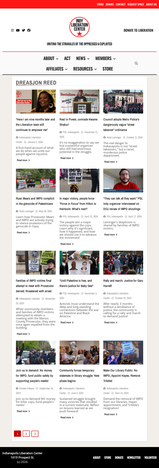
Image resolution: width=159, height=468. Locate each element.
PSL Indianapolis (71, 132)
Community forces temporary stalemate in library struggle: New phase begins (79, 375)
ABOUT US (151, 4)
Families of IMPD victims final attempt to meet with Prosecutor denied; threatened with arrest (35, 285)
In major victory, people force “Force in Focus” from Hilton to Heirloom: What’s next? (78, 203)
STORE (100, 4)
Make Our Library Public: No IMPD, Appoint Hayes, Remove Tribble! (121, 375)
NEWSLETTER (134, 457)
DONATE (110, 4)
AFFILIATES (54, 68)
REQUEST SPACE (135, 4)
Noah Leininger (114, 137)
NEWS (81, 58)
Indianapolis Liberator (29, 298)
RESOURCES (83, 68)
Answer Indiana (26, 388)
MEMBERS (103, 58)
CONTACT (120, 4)
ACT (67, 58)
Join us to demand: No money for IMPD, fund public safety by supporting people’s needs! (34, 375)
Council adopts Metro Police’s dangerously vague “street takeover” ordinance (121, 124)
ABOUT (48, 58)
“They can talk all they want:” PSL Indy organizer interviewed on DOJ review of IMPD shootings (123, 203)
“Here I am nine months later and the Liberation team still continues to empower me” (35, 124)
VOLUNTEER (150, 457)
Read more (22, 160)
